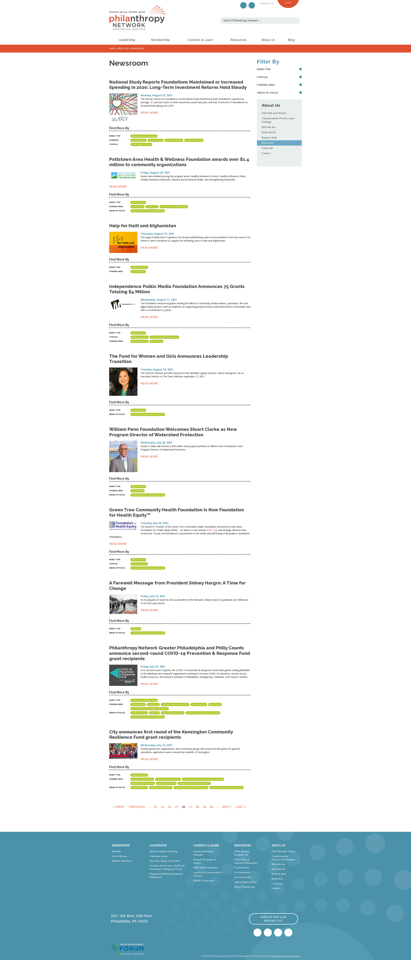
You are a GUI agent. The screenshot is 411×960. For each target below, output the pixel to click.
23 (162, 806)
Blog (291, 40)
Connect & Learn (200, 40)
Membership (160, 40)
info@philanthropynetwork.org (278, 933)
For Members (241, 867)
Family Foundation (174, 140)
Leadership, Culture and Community (148, 414)
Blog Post (136, 629)
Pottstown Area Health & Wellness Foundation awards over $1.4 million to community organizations (179, 162)
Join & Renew (119, 856)
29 (204, 806)
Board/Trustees (138, 140)
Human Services (199, 704)
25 (176, 806)
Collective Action (139, 713)
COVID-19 (154, 713)
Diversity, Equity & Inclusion (165, 861)
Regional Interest (139, 267)
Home (112, 48)
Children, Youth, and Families (174, 206)
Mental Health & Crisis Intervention (194, 783)
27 (190, 806)
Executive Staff (155, 140)
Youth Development (166, 783)
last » (240, 806)
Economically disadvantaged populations (149, 708)
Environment (137, 206)
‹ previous (136, 806)
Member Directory (121, 861)
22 (155, 806)
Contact (266, 153)
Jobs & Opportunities (245, 882)
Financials (267, 148)
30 (211, 806)
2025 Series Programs (205, 867)
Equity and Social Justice (172, 713)
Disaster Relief (138, 271)
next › (227, 806)
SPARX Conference (203, 880)
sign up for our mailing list (273, 918)
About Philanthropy (244, 887)
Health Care (152, 206)
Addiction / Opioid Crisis (142, 779)
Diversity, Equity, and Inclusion (164, 337)
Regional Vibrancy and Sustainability (147, 211)
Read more (149, 113)
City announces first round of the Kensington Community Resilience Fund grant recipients (171, 734)
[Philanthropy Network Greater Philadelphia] (137, 17)
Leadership (127, 40)
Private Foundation (194, 140)
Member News (138, 202)
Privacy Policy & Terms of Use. (285, 956)
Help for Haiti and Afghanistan (142, 225)
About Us (268, 40)
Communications (139, 564)
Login (288, 2)
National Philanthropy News (144, 136)
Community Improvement (168, 779)
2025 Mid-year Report (274, 113)
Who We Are (269, 127)
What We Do (269, 132)
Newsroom (268, 142)
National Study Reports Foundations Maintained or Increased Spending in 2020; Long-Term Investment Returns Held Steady (178, 84)
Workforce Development (143, 783)
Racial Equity (156, 341)
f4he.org (211, 530)
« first (118, 806)
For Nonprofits (242, 872)
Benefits (116, 851)
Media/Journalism (139, 337)
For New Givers (242, 877)
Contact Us (267, 3)
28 (197, 806)
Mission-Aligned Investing (164, 851)
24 (169, 806)
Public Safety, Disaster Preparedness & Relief (203, 779)
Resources (238, 40)
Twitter (243, 5)
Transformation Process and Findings (278, 120)
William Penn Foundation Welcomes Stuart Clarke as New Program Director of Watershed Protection (173, 432)
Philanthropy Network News (144, 700)
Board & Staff (269, 137)
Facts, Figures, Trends (141, 144)
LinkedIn (252, 5)
